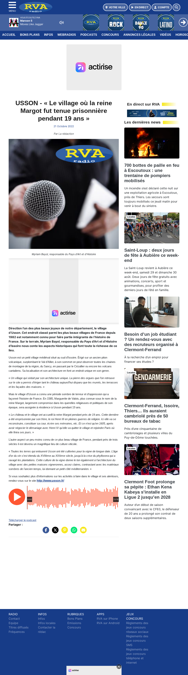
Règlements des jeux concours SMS (137, 640)
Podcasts (88, 34)
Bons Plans (30, 34)
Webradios (66, 34)
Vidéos (165, 34)
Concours (110, 34)
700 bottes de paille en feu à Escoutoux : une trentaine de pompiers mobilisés (151, 173)
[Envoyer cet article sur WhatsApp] (73, 532)
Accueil (9, 34)
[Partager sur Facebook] (45, 532)
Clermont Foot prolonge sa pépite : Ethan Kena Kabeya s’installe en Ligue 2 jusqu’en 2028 (149, 489)
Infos (48, 34)
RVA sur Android (108, 623)
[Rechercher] (176, 7)
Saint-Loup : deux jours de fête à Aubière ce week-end (151, 255)
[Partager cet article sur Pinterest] (63, 532)
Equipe (13, 623)
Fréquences (17, 632)
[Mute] (61, 22)
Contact (14, 618)
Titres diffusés (18, 627)
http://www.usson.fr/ (50, 480)
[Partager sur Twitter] (54, 532)
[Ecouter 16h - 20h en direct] (152, 113)
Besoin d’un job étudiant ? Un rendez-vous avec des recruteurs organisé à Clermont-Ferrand (151, 342)
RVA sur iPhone (107, 618)
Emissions (74, 623)
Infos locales (46, 623)
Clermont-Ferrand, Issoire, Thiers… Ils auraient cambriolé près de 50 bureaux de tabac (151, 413)
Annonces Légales (139, 34)
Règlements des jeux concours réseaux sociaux (137, 627)
